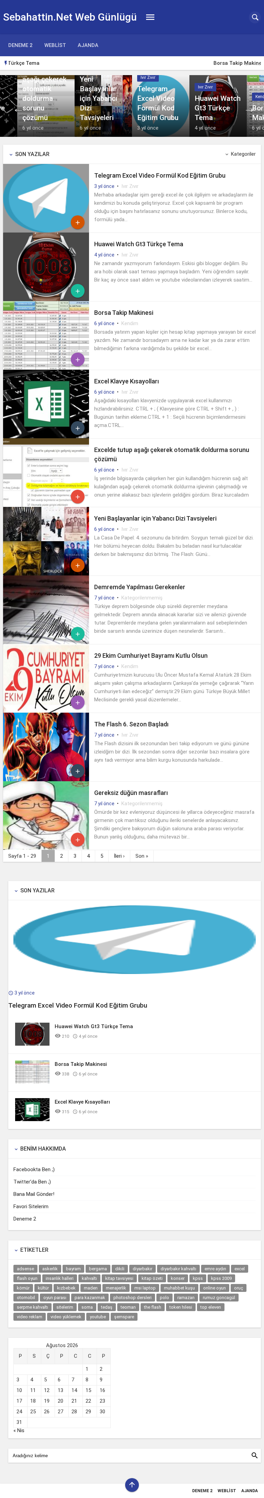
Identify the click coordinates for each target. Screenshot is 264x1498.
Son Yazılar (32, 154)
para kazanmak (90, 1297)
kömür (23, 1288)
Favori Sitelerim (30, 1206)
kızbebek (66, 1288)
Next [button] (257, 63)
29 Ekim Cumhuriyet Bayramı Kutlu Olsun (151, 655)
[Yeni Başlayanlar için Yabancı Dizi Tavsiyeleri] (103, 106)
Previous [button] (247, 63)
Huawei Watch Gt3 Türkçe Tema (138, 244)
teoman (128, 1307)
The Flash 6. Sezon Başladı (131, 724)
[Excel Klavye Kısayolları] (46, 436)
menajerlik (116, 1288)
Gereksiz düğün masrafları (131, 792)
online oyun (214, 1288)
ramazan (186, 1297)
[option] (137, 63)
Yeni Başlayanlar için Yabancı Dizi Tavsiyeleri (155, 518)
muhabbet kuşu (179, 1288)
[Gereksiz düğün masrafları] (46, 848)
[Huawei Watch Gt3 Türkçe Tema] (218, 106)
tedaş (106, 1307)
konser (178, 1278)
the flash (152, 1307)
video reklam (29, 1316)
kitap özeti (152, 1278)
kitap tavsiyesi (119, 1278)
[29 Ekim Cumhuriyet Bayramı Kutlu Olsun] (46, 711)
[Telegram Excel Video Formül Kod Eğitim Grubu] (160, 106)
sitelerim (64, 1307)
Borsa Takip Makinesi (40, 63)
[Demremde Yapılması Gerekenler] (46, 642)
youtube (98, 1316)
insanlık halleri (60, 1278)
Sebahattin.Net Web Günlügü (70, 17)
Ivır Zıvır (130, 186)
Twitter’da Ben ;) (32, 1182)
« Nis (18, 1430)
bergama (98, 1268)
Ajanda (88, 45)
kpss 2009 (221, 1278)
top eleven (210, 1307)
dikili (119, 1268)
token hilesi (180, 1307)
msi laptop (145, 1288)
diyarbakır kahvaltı (178, 1268)
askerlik (50, 1268)
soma (87, 1307)
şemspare (124, 1316)
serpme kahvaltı (32, 1307)
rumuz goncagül (219, 1297)
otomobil (26, 1297)
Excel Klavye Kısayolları (126, 381)
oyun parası (54, 1297)
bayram (73, 1268)
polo (164, 1297)
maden (91, 1288)
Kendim (129, 323)
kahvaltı (89, 1278)
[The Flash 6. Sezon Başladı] (46, 779)
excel (239, 1268)
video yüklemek (66, 1316)
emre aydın (215, 1268)
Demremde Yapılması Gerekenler (139, 587)
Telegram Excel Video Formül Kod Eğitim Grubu (160, 175)
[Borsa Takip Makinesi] (46, 368)
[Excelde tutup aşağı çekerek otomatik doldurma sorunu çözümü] (46, 106)
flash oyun (27, 1278)
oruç (238, 1288)
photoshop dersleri (132, 1297)
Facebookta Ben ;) (34, 1169)
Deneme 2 (20, 45)
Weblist (55, 45)
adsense (25, 1268)
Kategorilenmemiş (142, 598)
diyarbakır (142, 1268)
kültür (43, 1288)
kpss (198, 1278)
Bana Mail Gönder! (33, 1194)
